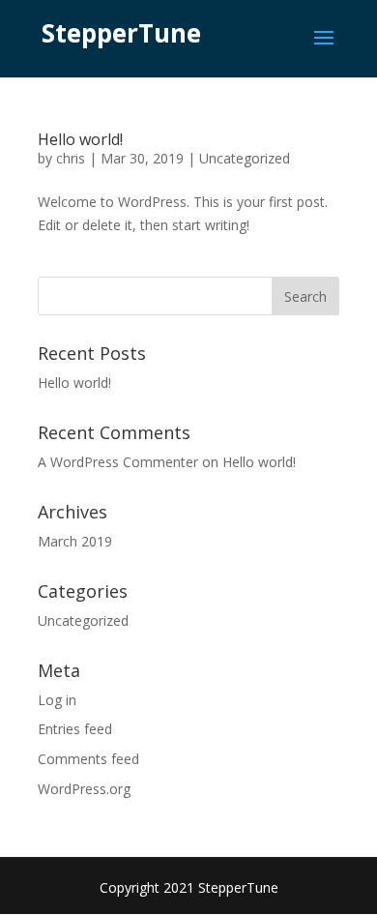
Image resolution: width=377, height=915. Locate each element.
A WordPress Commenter (118, 462)
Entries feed (75, 729)
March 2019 (75, 541)
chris (70, 158)
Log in (57, 700)
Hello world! (80, 139)
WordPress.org (84, 789)
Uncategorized (244, 158)
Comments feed (88, 759)
